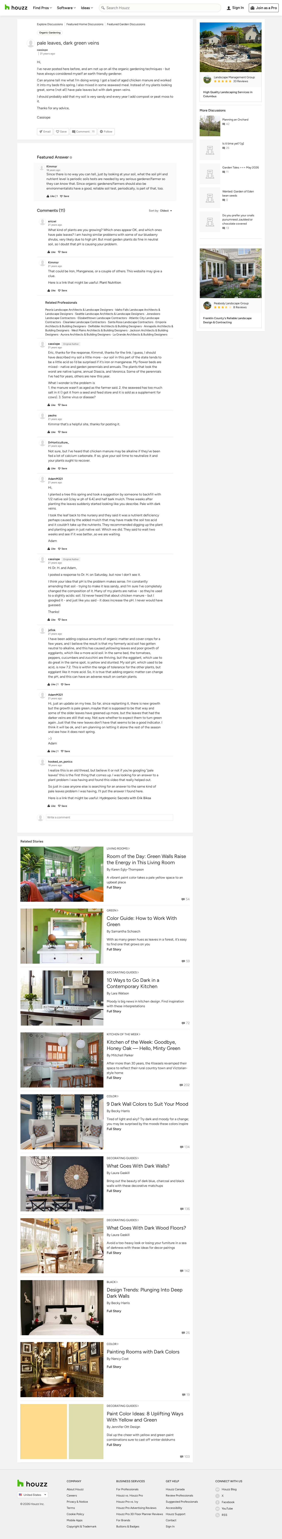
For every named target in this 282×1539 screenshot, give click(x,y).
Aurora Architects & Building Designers (85, 334)
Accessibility (174, 1508)
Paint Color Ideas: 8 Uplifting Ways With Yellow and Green (145, 1417)
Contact (171, 1520)
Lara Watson (120, 993)
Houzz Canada (175, 1489)
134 (187, 1147)
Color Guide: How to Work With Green (142, 921)
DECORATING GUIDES (122, 972)
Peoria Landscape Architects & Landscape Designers (79, 310)
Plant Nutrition (110, 282)
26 (188, 1333)
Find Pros (41, 8)
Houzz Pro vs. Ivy (127, 1501)
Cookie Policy (75, 1514)
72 (188, 1023)
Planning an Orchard (235, 119)
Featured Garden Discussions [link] (126, 24)
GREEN (111, 910)
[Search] (103, 8)
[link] (236, 81)
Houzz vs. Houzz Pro (129, 1495)
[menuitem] (43, 8)
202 (187, 1085)
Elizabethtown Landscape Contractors (102, 318)
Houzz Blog (229, 1489)
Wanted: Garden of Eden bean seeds (238, 193)
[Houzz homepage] (16, 7)
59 (188, 961)
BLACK (111, 1282)
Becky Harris (120, 1111)
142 (187, 1271)
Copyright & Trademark (81, 1526)
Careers (72, 1495)
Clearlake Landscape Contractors (84, 322)
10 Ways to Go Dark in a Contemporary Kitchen (133, 983)
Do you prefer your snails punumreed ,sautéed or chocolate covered (238, 219)
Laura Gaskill (120, 1173)
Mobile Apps (75, 1520)
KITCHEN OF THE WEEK (123, 1034)
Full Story (114, 887)
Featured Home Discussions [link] (84, 24)
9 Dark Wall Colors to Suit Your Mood (147, 1104)
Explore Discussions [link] (50, 24)
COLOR (112, 1096)
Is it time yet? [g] (233, 143)
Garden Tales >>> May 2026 (240, 167)
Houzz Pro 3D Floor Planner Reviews (139, 1514)
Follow (108, 131)
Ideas (85, 8)
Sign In (170, 1526)
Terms (71, 1508)
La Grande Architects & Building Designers (140, 334)
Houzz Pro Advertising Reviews (136, 1508)
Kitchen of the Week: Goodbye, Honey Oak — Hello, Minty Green (143, 1045)
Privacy (71, 1501)
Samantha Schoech (125, 931)
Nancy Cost (120, 1359)
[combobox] (160, 8)
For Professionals (127, 1489)
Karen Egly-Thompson (127, 869)
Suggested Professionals (182, 1501)
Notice (83, 1501)
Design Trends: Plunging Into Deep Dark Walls (144, 1293)
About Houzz (75, 1489)
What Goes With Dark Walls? (138, 1166)
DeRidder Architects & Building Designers (115, 326)
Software (65, 8)
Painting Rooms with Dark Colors (143, 1352)
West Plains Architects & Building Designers (99, 330)
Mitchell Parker (122, 1055)
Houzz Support (175, 1514)
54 (188, 899)
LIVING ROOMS (117, 848)
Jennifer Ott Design (125, 1427)
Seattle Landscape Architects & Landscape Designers (109, 314)
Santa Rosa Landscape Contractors (130, 322)
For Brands (123, 1520)
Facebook (228, 1502)
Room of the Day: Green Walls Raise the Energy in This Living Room (146, 859)
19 (188, 1395)
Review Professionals (179, 1495)
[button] (108, 181)
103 (187, 1456)
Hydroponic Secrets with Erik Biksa (125, 798)
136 (187, 1209)
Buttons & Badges (127, 1526)
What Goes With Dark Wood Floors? (146, 1228)
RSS (224, 1515)
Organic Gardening (49, 32)
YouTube (227, 1508)
